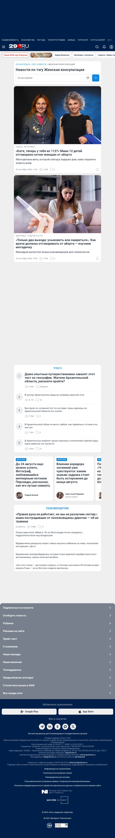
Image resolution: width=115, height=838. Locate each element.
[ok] (57, 727)
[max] (65, 727)
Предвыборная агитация (18, 677)
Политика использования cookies (57, 773)
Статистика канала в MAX (19, 685)
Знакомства (28, 40)
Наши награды (12, 654)
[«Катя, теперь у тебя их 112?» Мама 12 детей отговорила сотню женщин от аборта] (57, 115)
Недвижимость (10, 40)
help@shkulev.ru (49, 757)
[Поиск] (97, 47)
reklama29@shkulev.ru (78, 763)
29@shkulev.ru (71, 753)
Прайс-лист (10, 638)
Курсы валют (98, 40)
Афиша (71, 40)
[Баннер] (41, 55)
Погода (41, 40)
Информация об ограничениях (57, 769)
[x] (73, 727)
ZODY (110, 40)
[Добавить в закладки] (97, 169)
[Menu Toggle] (3, 47)
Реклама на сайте (13, 631)
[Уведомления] (104, 47)
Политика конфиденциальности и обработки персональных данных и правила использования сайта (57, 786)
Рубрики (8, 623)
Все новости (39, 64)
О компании (10, 646)
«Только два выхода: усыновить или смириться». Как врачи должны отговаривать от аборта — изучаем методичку (56, 243)
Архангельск (23, 64)
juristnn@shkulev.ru (88, 755)
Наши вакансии (12, 662)
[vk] (50, 727)
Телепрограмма (56, 40)
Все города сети (12, 693)
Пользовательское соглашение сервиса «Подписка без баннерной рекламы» (57, 781)
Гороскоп (83, 40)
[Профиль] (111, 47)
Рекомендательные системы (57, 777)
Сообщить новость (14, 615)
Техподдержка (12, 669)
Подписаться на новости (18, 607)
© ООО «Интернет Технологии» (57, 818)
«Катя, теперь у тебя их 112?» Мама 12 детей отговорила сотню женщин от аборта (49, 152)
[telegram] (42, 727)
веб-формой (80, 757)
